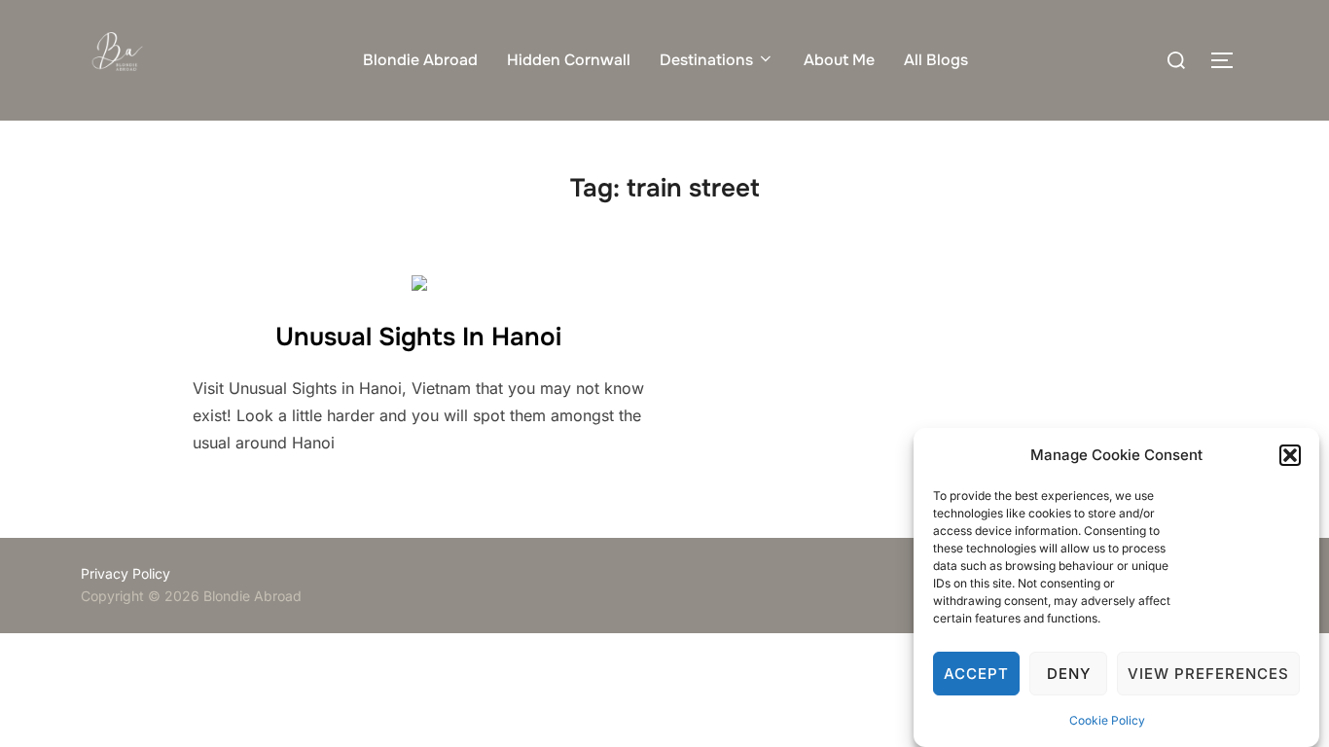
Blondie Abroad (420, 60)
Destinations (706, 60)
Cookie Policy (1107, 720)
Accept (976, 673)
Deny (1069, 673)
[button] (1290, 455)
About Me (839, 60)
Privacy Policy (125, 573)
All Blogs (936, 60)
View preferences (1208, 673)
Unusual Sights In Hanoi (418, 337)
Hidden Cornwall (568, 60)
